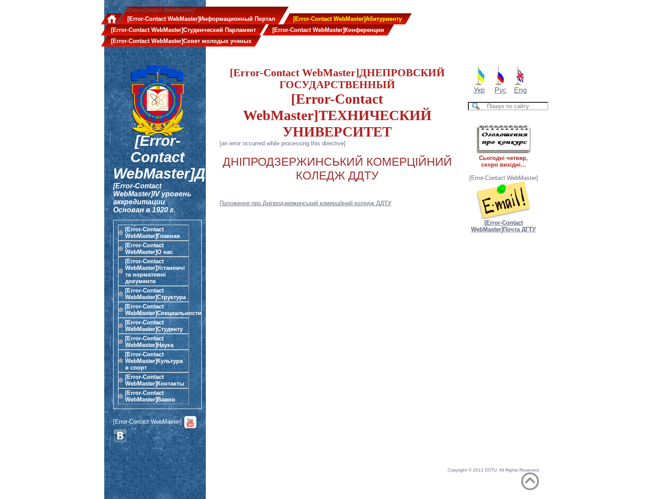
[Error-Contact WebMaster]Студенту (154, 325)
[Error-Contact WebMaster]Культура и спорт (154, 361)
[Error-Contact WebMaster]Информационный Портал (201, 19)
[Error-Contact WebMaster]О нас (149, 248)
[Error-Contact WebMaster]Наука (149, 341)
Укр (479, 90)
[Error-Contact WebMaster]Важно (150, 396)
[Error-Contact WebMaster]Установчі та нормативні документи (155, 271)
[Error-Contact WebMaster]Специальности (157, 309)
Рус (501, 90)
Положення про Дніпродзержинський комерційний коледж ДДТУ (305, 203)
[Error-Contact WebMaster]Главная (152, 232)
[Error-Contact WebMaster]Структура (155, 293)
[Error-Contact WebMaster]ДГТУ (173, 157)
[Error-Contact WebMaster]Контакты (154, 380)
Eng (520, 90)
